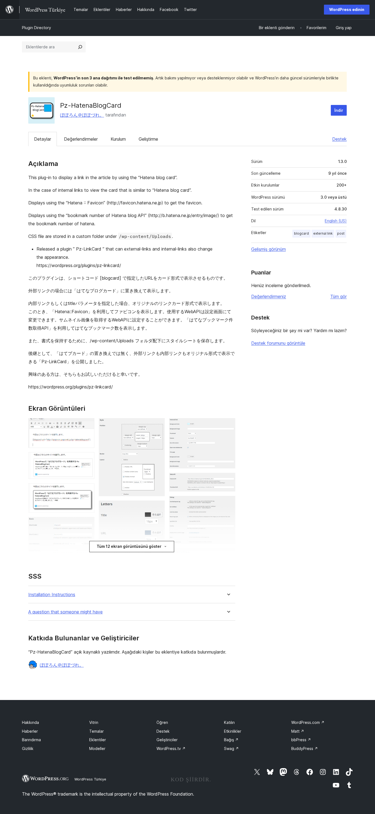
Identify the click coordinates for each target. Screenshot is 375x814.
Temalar (96, 731)
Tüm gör (338, 296)
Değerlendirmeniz (268, 296)
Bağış (231, 739)
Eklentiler (97, 739)
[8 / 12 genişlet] (228, 425)
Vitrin (93, 722)
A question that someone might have (65, 612)
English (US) (336, 220)
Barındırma (31, 739)
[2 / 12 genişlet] (87, 459)
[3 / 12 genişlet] (87, 490)
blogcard (301, 233)
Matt (297, 731)
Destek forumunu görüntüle (278, 343)
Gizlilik (27, 748)
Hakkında (30, 722)
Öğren (162, 722)
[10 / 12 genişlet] (228, 503)
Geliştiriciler (167, 739)
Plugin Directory (36, 27)
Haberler (30, 731)
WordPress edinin (346, 9)
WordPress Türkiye (90, 779)
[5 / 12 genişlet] (157, 425)
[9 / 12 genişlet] (228, 480)
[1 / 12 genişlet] (87, 425)
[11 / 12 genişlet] (228, 556)
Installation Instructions (51, 594)
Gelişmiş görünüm (268, 249)
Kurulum (118, 139)
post (341, 233)
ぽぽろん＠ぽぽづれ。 (82, 115)
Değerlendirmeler (81, 139)
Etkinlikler (232, 731)
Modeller (97, 748)
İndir (338, 110)
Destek (339, 139)
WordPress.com (307, 722)
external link (323, 233)
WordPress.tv (171, 748)
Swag (231, 748)
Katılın (229, 722)
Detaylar (42, 139)
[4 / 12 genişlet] (87, 524)
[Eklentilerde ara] (80, 46)
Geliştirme (148, 139)
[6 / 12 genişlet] (157, 508)
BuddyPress (304, 748)
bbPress (301, 739)
